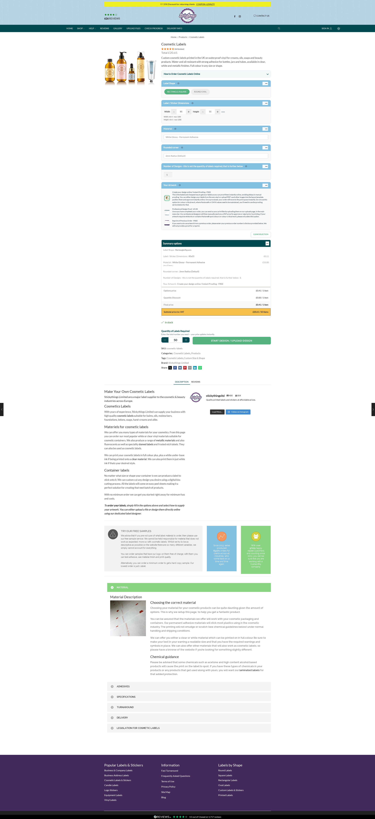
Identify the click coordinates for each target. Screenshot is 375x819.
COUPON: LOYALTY (139, 4)
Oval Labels (224, 785)
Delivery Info (174, 28)
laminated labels (249, 670)
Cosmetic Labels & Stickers (117, 780)
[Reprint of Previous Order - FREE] (167, 223)
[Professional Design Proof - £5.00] (167, 212)
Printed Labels (225, 795)
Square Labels (225, 775)
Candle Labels (111, 785)
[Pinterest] (185, 368)
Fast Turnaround (169, 770)
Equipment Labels (113, 795)
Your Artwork (169, 185)
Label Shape (169, 83)
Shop (80, 28)
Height (196, 111)
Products (183, 37)
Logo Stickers (111, 790)
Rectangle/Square (177, 92)
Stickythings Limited (178, 362)
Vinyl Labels (110, 799)
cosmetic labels (125, 415)
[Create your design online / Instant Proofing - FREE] (167, 198)
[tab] (182, 382)
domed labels (146, 444)
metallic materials (165, 440)
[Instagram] (240, 16)
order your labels (116, 505)
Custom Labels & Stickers (231, 790)
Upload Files (133, 28)
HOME (70, 28)
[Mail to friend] (189, 368)
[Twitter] (170, 368)
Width (167, 111)
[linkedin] (194, 368)
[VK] (180, 368)
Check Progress (154, 28)
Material (167, 128)
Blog (163, 797)
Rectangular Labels (227, 780)
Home (173, 37)
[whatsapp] (199, 368)
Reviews (114, 18)
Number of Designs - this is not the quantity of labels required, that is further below (203, 166)
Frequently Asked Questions (175, 775)
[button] (216, 49)
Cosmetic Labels (196, 37)
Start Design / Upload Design (231, 340)
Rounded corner (171, 147)
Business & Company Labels (118, 770)
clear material (139, 459)
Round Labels (225, 770)
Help (91, 28)
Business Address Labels (116, 775)
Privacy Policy (168, 786)
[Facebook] (235, 16)
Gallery (117, 28)
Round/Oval (200, 92)
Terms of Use (167, 781)
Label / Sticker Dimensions (176, 103)
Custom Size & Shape (194, 358)
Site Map (165, 792)
